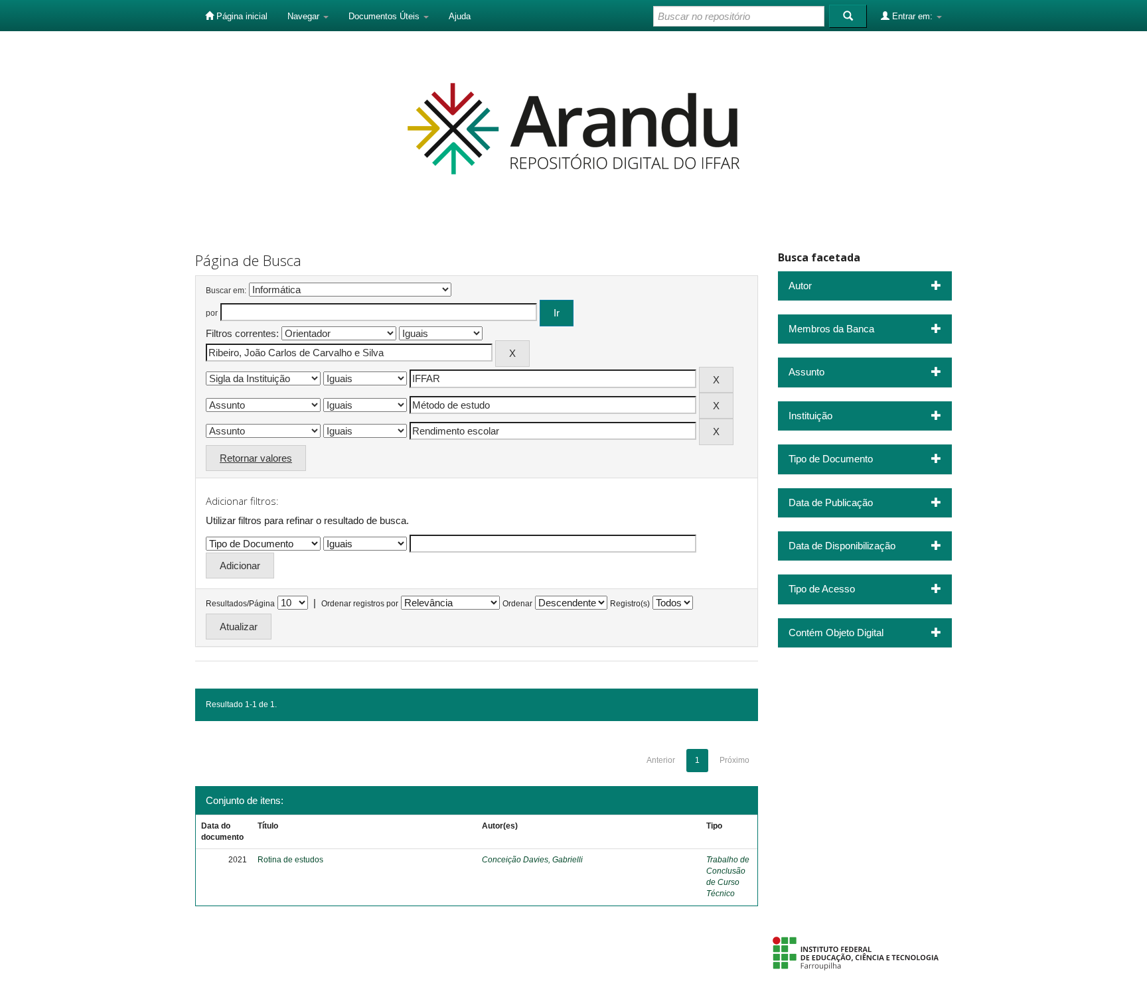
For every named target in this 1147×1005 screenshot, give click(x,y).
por (212, 313)
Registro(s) (630, 603)
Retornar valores (256, 458)
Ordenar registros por (359, 603)
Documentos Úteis (385, 16)
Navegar (304, 16)
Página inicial (241, 16)
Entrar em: (912, 16)
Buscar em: (226, 290)
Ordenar (517, 603)
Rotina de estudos (290, 859)
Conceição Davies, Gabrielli (532, 859)
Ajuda (460, 16)
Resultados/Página (240, 603)
